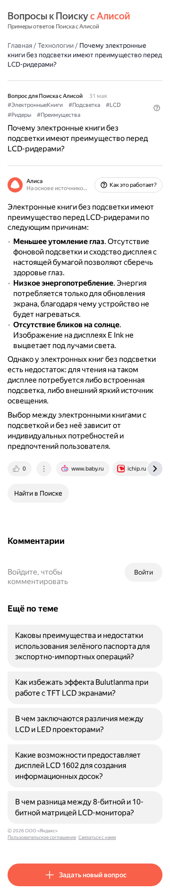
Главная (20, 45)
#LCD (113, 105)
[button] (156, 107)
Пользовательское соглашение (42, 837)
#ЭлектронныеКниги (35, 105)
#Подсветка (84, 105)
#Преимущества (58, 115)
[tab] (20, 468)
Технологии (56, 45)
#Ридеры (19, 115)
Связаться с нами (97, 837)
